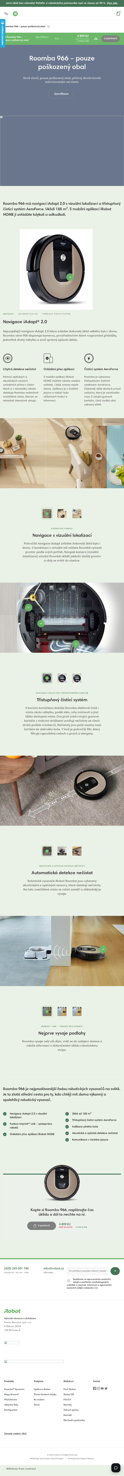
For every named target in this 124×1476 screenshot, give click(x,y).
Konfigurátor (11, 1410)
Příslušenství (10, 1400)
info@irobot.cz (54, 1268)
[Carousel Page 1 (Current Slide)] (47, 513)
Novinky (68, 1405)
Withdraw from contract (21, 1469)
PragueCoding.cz (87, 1459)
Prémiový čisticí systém (56, 314)
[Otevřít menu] (6, 14)
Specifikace (42, 37)
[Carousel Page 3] (77, 513)
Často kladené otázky (45, 1394)
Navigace (8, 314)
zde (96, 1288)
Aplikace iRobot (42, 1389)
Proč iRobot (70, 1389)
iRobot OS (69, 1394)
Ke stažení (39, 1400)
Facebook (94, 1389)
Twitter (106, 1389)
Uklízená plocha (28, 314)
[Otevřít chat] (115, 1467)
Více (57, 39)
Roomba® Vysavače (14, 1389)
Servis (37, 1405)
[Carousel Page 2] (62, 513)
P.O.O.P (67, 1400)
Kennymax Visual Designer (53, 1459)
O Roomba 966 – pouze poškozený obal (16, 38)
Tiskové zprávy (71, 1410)
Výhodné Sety (11, 1405)
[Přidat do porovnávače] (96, 38)
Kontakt (68, 1415)
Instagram (98, 1389)
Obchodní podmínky (74, 1420)
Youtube (102, 1389)
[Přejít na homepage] (27, 13)
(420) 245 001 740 (16, 1268)
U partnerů (110, 38)
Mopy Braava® (11, 1394)
